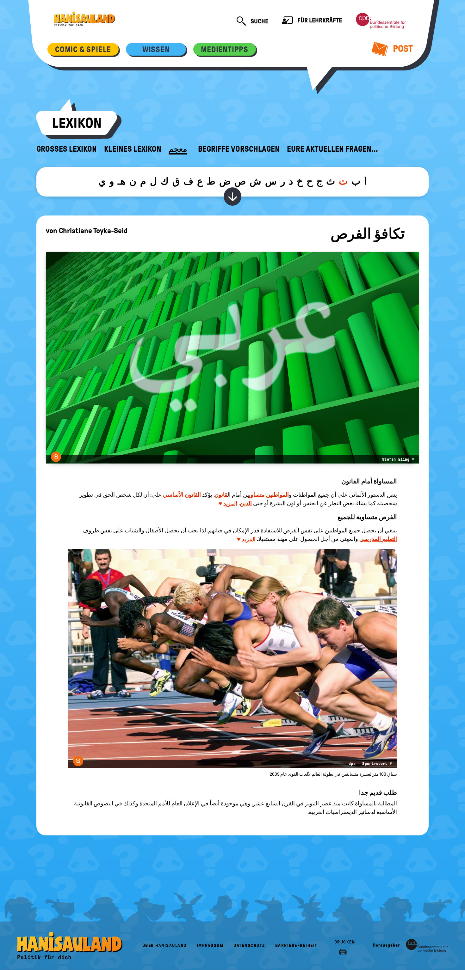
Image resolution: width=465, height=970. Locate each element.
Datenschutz (249, 945)
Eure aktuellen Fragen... (332, 149)
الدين (246, 503)
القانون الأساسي (182, 495)
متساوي (257, 495)
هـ (122, 181)
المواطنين (277, 495)
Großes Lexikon (66, 149)
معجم (178, 149)
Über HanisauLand (164, 945)
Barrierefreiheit (296, 945)
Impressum (210, 945)
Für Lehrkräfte (319, 20)
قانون (220, 495)
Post (402, 48)
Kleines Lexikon (132, 149)
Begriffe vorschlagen (239, 149)
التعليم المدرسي (378, 539)
